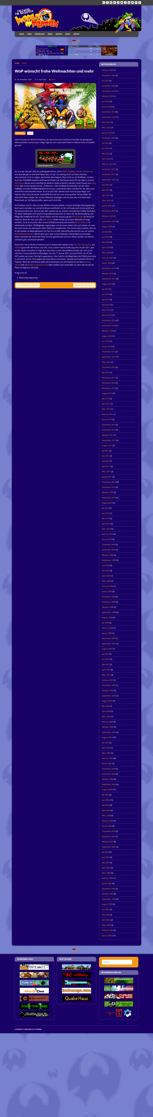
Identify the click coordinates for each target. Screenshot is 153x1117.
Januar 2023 (107, 133)
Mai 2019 (105, 299)
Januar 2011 (107, 477)
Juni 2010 (106, 513)
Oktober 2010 (107, 492)
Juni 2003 (106, 857)
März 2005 (106, 753)
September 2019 (109, 278)
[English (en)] (78, 41)
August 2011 (107, 445)
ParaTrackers (77, 216)
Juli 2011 (105, 451)
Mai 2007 (105, 664)
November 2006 (108, 685)
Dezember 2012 (108, 383)
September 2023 (109, 117)
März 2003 (106, 873)
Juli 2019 (105, 289)
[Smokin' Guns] (76, 968)
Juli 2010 (105, 508)
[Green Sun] (34, 1007)
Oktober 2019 (107, 273)
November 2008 (108, 602)
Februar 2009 (107, 586)
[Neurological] (34, 1015)
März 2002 (106, 925)
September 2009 (109, 560)
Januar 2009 (107, 591)
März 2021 (106, 200)
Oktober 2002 (107, 894)
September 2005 (109, 732)
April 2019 (106, 305)
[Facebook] (107, 2)
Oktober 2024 (107, 96)
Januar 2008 (107, 633)
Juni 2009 (106, 565)
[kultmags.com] (76, 992)
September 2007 (109, 643)
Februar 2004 (107, 821)
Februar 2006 (107, 722)
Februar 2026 (107, 70)
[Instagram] (111, 2)
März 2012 (106, 409)
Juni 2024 (106, 101)
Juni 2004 (106, 800)
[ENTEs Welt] (34, 968)
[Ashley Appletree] (34, 976)
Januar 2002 (107, 935)
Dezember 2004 (108, 768)
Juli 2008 (105, 622)
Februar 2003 (107, 878)
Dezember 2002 (108, 888)
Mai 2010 (105, 518)
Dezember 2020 (108, 211)
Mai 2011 (105, 461)
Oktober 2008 (107, 607)
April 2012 (106, 404)
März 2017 (106, 362)
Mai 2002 (105, 914)
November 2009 (108, 550)
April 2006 (106, 711)
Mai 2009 (105, 570)
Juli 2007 (105, 654)
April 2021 (106, 195)
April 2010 (106, 523)
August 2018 (107, 336)
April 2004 (106, 810)
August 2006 (107, 701)
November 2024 (108, 91)
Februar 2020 (107, 258)
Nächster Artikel (83, 285)
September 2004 (109, 784)
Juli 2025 (105, 80)
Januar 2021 (107, 206)
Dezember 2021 (108, 169)
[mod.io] (132, 2)
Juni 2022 (106, 148)
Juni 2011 (106, 456)
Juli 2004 (105, 795)
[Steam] (118, 2)
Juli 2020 (105, 232)
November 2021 (108, 174)
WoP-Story (19, 183)
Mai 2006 (105, 706)
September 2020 (109, 221)
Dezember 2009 (108, 544)
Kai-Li (54, 79)
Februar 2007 (107, 680)
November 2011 (108, 430)
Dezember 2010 (108, 482)
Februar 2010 (107, 534)
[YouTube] (121, 2)
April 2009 (106, 576)
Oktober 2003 (107, 841)
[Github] (139, 2)
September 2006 (109, 696)
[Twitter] (114, 2)
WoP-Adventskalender (24, 234)
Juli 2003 (105, 852)
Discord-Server (81, 222)
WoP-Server (48, 219)
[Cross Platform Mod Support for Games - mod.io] (127, 1015)
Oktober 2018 (107, 331)
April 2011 (106, 466)
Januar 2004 (107, 826)
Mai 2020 (105, 242)
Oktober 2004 (107, 779)
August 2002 (107, 904)
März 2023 (106, 127)
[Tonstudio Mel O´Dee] (34, 992)
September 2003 (109, 847)
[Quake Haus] (76, 999)
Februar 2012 (107, 414)
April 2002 (106, 920)
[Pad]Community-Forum (38, 265)
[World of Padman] (76, 18)
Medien (59, 34)
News (50, 34)
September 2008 (109, 612)
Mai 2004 (105, 805)
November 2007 (108, 638)
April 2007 (106, 669)
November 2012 (108, 388)
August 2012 (107, 393)
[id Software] (119, 1015)
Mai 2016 (105, 372)
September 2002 (109, 899)
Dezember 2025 (108, 75)
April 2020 (106, 247)
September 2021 (109, 179)
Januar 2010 (107, 539)
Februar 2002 (107, 930)
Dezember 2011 (108, 424)
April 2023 (106, 122)
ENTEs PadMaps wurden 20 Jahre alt (77, 171)
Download (39, 34)
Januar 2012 (107, 419)
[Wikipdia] (136, 2)
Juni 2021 (106, 185)
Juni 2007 (106, 659)
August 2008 (107, 617)
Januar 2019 (107, 315)
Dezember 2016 (108, 367)
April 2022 (106, 159)
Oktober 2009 (107, 555)
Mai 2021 (105, 190)
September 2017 (109, 357)
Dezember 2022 (108, 138)
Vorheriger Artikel (29, 285)
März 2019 (106, 310)
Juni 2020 (106, 237)
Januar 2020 (107, 263)
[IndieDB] (128, 2)
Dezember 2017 (108, 351)
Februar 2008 (107, 628)
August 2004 (107, 789)
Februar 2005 (107, 758)
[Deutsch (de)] (74, 41)
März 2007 (106, 675)
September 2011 (109, 440)
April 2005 (106, 748)
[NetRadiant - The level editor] (118, 989)
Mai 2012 (105, 398)
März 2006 (106, 716)
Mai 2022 (105, 153)
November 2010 (108, 487)
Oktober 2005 (107, 727)
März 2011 (106, 471)
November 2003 (108, 836)
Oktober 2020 (107, 216)
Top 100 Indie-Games (82, 244)
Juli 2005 (105, 742)
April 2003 (106, 868)
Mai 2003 (105, 862)
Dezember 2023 (108, 112)
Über (29, 34)
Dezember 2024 (108, 86)
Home (21, 34)
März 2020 (106, 252)
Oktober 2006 (107, 690)
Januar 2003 (107, 883)
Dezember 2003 (108, 831)
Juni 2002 (106, 909)
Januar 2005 (107, 763)
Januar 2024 (107, 107)
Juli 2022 (105, 143)
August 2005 (107, 737)
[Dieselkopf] (34, 999)
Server (76, 34)
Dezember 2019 (108, 268)
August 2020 (107, 226)
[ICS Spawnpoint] (118, 982)
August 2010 (107, 503)
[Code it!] (34, 984)
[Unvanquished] (76, 984)
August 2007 (107, 649)
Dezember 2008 (108, 596)
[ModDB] (125, 2)
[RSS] (103, 2)
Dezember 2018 (108, 320)
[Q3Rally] (76, 976)
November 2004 (108, 774)
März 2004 (106, 815)
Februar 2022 (107, 164)
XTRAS (67, 34)
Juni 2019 (106, 294)
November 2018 (108, 325)
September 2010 (109, 497)
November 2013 (108, 377)
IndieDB (18, 247)
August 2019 (107, 284)
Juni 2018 (106, 341)
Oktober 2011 (107, 435)
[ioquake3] (110, 1015)
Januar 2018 (107, 346)
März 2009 (106, 581)
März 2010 (106, 529)
